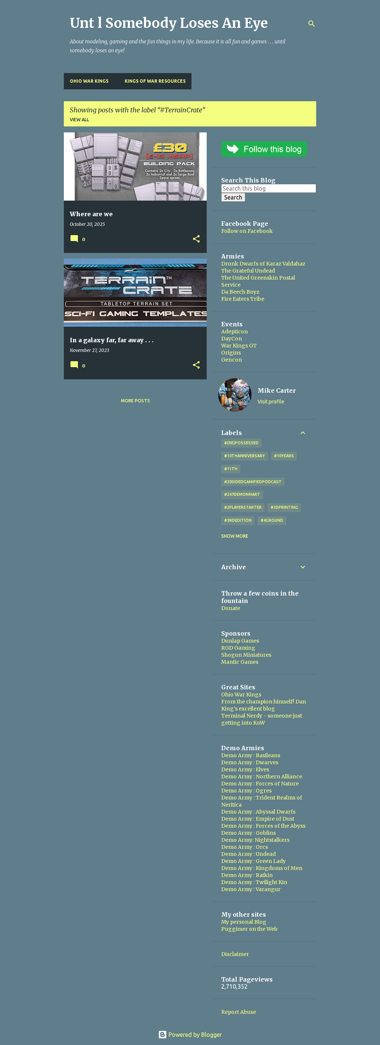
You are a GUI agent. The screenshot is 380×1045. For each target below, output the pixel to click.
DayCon (231, 338)
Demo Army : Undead (248, 854)
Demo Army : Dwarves (249, 762)
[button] (196, 239)
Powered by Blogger (194, 1034)
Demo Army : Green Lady (253, 861)
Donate (230, 608)
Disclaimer (235, 954)
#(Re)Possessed (241, 443)
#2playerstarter (243, 507)
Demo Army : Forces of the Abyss (263, 826)
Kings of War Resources (155, 81)
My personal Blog (243, 922)
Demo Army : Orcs (244, 847)
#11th (231, 469)
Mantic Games (239, 662)
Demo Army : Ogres (246, 790)
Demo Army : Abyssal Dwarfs (258, 811)
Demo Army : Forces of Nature (260, 783)
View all (79, 119)
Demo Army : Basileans (250, 755)
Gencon (231, 359)
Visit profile (271, 402)
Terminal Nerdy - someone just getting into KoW (261, 719)
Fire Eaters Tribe (242, 299)
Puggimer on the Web (249, 929)
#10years (284, 456)
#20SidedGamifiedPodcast (253, 481)
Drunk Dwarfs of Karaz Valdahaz (263, 263)
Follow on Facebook (247, 231)
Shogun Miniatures (246, 655)
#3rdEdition (238, 520)
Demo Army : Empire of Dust (257, 818)
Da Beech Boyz (240, 292)
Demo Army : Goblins (248, 833)
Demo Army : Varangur (251, 889)
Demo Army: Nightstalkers (255, 840)
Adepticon (234, 331)
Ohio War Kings (89, 81)
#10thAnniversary (244, 456)
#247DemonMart (242, 494)
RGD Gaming (238, 648)
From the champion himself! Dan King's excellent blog (263, 705)
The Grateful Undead (248, 270)
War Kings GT (239, 345)
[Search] (311, 24)
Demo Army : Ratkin (247, 875)
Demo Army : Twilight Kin (254, 882)
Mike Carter (277, 390)
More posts (135, 400)
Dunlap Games (240, 640)
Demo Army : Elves (245, 769)
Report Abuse (238, 1012)
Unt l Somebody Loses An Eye (169, 23)
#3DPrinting (284, 507)
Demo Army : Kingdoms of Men (261, 868)
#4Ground (272, 520)
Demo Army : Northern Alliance (261, 776)
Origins (231, 352)
